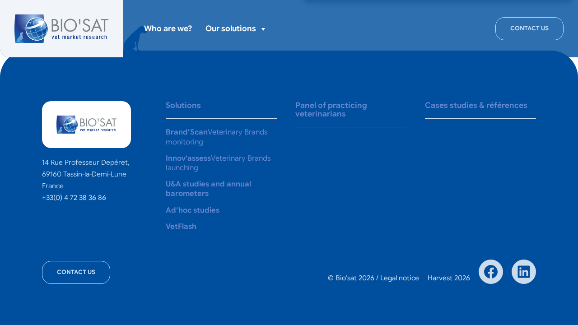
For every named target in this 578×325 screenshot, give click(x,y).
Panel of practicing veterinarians (331, 109)
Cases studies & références (476, 105)
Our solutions (230, 28)
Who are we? (168, 28)
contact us (529, 28)
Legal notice (399, 278)
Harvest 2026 (449, 278)
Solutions (182, 105)
